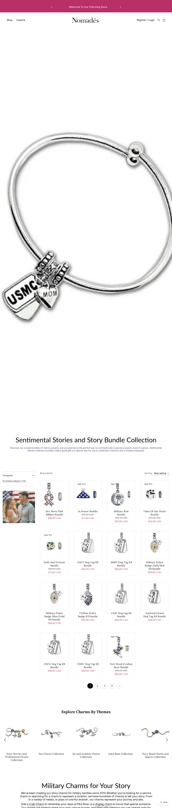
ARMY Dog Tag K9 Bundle (121, 564)
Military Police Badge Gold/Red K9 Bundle (154, 565)
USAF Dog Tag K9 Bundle (121, 615)
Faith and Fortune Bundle (54, 564)
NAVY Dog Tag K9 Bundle (87, 564)
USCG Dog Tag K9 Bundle (54, 665)
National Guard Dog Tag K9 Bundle (154, 615)
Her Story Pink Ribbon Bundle (54, 513)
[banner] (19, 507)
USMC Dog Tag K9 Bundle (88, 665)
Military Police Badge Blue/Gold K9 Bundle (54, 616)
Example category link (14, 480)
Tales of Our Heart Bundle (154, 513)
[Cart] (164, 20)
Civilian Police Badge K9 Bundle (88, 615)
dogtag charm (103, 804)
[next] (119, 685)
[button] (51, 7)
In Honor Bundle (88, 511)
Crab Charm (36, 804)
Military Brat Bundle (121, 513)
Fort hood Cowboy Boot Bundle (121, 665)
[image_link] (54, 494)
